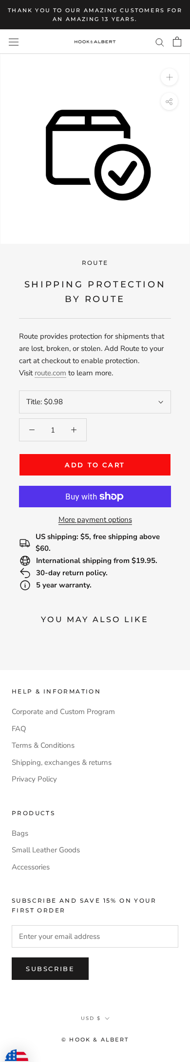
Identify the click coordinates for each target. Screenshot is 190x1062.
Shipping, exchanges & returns (62, 762)
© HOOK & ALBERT (95, 1039)
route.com (50, 373)
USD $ (91, 1018)
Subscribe (50, 969)
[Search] (159, 42)
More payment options (95, 519)
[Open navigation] (14, 41)
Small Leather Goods (46, 850)
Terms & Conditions (43, 745)
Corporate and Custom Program (63, 711)
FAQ (19, 729)
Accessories (31, 867)
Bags (20, 833)
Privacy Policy (34, 779)
